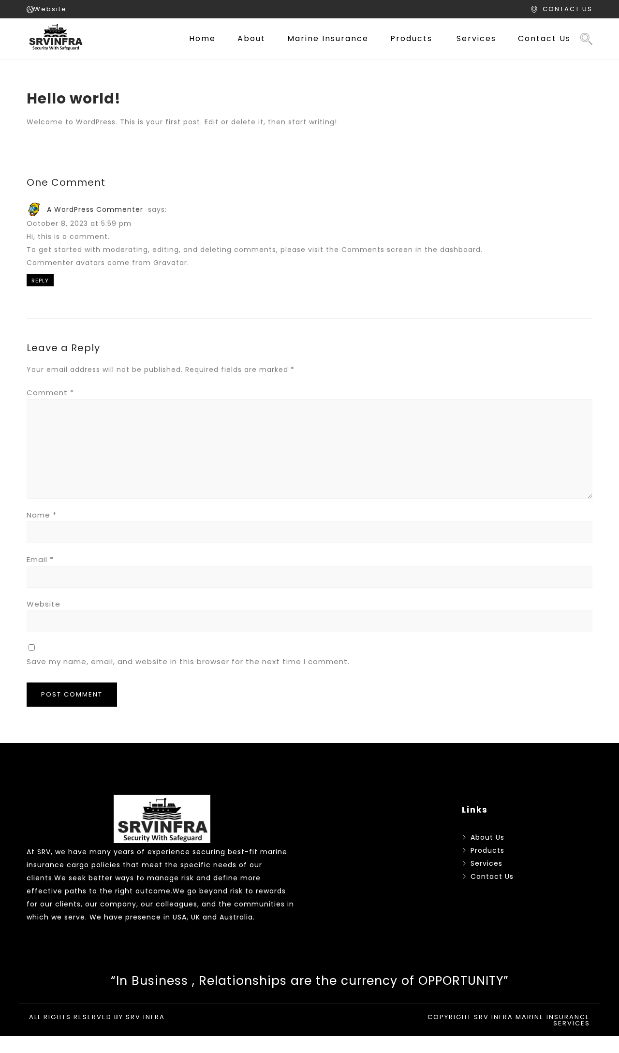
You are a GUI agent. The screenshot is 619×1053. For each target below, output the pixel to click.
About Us (487, 837)
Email (40, 559)
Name (42, 515)
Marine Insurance (327, 38)
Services (476, 38)
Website (50, 9)
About (251, 38)
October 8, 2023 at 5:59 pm (79, 223)
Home (202, 38)
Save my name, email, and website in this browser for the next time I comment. (188, 661)
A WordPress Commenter (95, 209)
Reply (40, 280)
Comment (50, 392)
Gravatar (170, 262)
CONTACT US (567, 9)
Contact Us (544, 38)
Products (411, 38)
